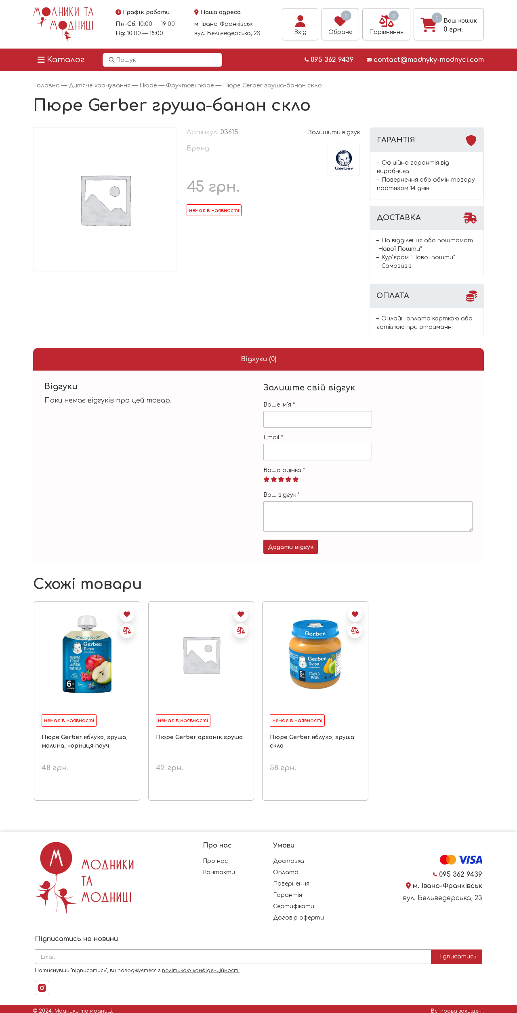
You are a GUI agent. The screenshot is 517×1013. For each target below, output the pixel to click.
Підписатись (456, 957)
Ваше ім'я (279, 405)
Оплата (285, 872)
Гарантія (287, 895)
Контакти (219, 872)
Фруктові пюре (190, 85)
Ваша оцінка (284, 470)
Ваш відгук (281, 495)
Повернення (291, 884)
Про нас (215, 861)
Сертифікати (293, 906)
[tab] (258, 359)
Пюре (148, 85)
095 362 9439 (331, 60)
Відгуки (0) (258, 359)
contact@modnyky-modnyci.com (428, 60)
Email (273, 437)
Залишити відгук (334, 132)
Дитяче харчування (99, 85)
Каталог (65, 59)
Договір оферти (298, 918)
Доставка (288, 861)
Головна (46, 85)
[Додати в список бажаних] (127, 614)
